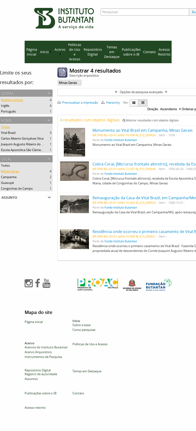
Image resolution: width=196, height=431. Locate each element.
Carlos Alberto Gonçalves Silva (22, 138)
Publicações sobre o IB (131, 52)
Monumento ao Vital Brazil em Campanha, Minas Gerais (143, 130)
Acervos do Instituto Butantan (46, 347)
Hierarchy (113, 102)
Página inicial (31, 52)
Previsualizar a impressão (79, 102)
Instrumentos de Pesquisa (43, 357)
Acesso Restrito (164, 52)
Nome (6, 120)
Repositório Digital (93, 52)
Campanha (8, 177)
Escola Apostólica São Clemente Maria (27, 150)
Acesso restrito (35, 407)
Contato (149, 52)
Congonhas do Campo (17, 188)
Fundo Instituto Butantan (120, 140)
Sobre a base (81, 325)
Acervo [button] (59, 49)
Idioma (7, 93)
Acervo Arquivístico (38, 352)
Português (8, 111)
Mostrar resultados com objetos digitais (152, 120)
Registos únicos (12, 100)
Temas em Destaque (112, 52)
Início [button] (44, 52)
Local (6, 158)
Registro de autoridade (41, 374)
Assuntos (31, 379)
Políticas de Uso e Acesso (74, 51)
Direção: (153, 109)
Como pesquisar (84, 330)
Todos (5, 127)
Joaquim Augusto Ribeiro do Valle (24, 144)
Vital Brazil (8, 132)
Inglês (5, 105)
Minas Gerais (10, 171)
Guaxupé (7, 183)
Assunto (9, 197)
